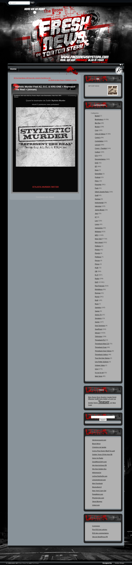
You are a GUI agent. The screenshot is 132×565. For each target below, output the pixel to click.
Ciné (96, 130)
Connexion (96, 526)
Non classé (99, 242)
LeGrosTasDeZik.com (99, 476)
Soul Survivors (100, 326)
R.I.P (96, 275)
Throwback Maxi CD (102, 344)
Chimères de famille (99, 447)
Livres (97, 224)
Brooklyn (103, 397)
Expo (96, 170)
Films (97, 181)
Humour (98, 199)
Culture (97, 152)
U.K (111, 403)
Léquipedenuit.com (99, 480)
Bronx (99, 397)
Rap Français (99, 286)
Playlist (97, 253)
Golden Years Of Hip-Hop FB (102, 454)
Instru (101, 399)
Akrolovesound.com (99, 440)
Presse (97, 260)
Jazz (96, 213)
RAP (60, 95)
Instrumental (99, 203)
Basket (97, 116)
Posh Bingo (35, 563)
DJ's (96, 156)
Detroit (114, 397)
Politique (98, 257)
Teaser (103, 402)
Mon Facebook (97, 483)
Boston (97, 127)
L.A (109, 399)
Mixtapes (98, 232)
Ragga (96, 403)
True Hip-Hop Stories (102, 358)
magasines (99, 228)
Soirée (97, 322)
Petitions (98, 246)
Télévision (98, 336)
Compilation (99, 141)
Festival (97, 177)
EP (96, 166)
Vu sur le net (99, 373)
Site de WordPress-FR (100, 537)
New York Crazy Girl (99, 491)
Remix (97, 297)
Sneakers (98, 318)
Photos (97, 250)
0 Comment (71, 95)
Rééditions (98, 289)
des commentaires (100, 533)
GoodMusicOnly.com (99, 462)
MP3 (96, 235)
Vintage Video (100, 365)
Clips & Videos (100, 134)
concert (97, 145)
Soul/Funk (98, 329)
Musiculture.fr (97, 487)
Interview (98, 206)
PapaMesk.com (97, 494)
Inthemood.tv (96, 473)
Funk (96, 188)
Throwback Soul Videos (103, 351)
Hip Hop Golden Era (99, 469)
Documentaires (100, 159)
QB (96, 271)
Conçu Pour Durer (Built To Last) (103, 451)
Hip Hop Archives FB (99, 465)
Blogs (90, 397)
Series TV (98, 315)
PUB (96, 268)
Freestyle (98, 184)
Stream (16, 97)
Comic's (97, 137)
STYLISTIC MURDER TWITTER (45, 187)
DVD (96, 163)
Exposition (98, 174)
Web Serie (98, 376)
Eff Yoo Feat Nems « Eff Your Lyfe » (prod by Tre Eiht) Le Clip (32, 78)
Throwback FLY (100, 340)
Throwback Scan (101, 347)
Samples (98, 307)
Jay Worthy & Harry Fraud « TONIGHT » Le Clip (62, 80)
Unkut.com (96, 505)
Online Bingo (119, 563)
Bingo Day (26, 563)
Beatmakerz (47, 95)
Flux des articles (99, 530)
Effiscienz (91, 399)
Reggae (98, 293)
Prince (97, 264)
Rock (96, 304)
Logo (111, 399)
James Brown (99, 210)
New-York (55, 95)
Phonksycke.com (98, 498)
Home (13, 69)
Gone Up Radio (97, 458)
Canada (109, 397)
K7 (96, 217)
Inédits (105, 399)
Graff (96, 195)
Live (96, 221)
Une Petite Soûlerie (102, 362)
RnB (96, 300)
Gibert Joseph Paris (102, 192)
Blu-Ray (98, 123)
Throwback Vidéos (101, 354)
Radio (97, 279)
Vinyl (96, 369)
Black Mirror (96, 444)
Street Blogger (97, 501)
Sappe (97, 311)
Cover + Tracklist (101, 148)
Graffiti (97, 399)
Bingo (20, 563)
